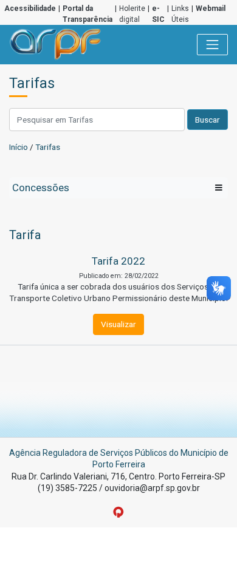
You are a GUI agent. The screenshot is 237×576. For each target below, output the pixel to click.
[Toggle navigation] (212, 45)
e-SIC (158, 14)
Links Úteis (180, 14)
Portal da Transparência (87, 14)
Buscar (207, 119)
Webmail (210, 8)
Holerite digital (132, 14)
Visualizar (118, 324)
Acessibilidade (30, 8)
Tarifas (47, 147)
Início (18, 147)
